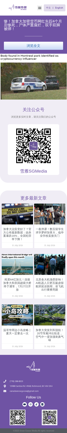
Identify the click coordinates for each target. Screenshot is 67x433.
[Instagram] (30, 404)
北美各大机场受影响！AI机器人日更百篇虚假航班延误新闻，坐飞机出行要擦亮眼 (50, 284)
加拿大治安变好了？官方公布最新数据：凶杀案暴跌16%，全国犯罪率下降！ (17, 234)
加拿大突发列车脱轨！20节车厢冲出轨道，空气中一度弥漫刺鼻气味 (50, 335)
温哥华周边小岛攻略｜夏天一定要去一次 (17, 332)
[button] (39, 7)
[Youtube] (24, 404)
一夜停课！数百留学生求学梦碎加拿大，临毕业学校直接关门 (50, 232)
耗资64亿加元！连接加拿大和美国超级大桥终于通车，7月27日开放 (17, 284)
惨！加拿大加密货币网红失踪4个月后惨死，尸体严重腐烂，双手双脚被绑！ (33, 25)
